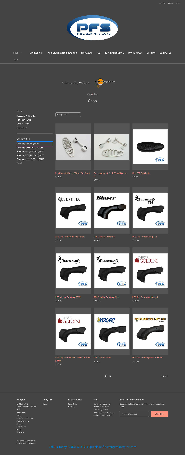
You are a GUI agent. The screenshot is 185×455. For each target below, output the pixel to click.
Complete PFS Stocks (26, 116)
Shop (15, 53)
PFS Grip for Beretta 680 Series (69, 237)
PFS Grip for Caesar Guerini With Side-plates (73, 359)
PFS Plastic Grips (24, 120)
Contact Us (165, 53)
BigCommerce (30, 441)
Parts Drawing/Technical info (62, 53)
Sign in (170, 3)
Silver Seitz (72, 404)
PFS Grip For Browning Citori (107, 297)
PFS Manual (86, 53)
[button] (139, 83)
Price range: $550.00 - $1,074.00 (30, 147)
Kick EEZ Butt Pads (141, 173)
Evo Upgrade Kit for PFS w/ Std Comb (72, 173)
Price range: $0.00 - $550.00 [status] (28, 143)
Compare (72, 147)
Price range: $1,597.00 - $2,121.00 (30, 155)
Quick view (73, 142)
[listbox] (72, 115)
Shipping (151, 53)
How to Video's (135, 53)
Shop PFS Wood (23, 123)
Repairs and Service (114, 53)
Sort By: (60, 114)
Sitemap (20, 432)
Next (164, 376)
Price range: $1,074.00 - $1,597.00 (30, 151)
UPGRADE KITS (36, 53)
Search (161, 3)
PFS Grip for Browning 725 (144, 237)
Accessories (22, 127)
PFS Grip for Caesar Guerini (145, 297)
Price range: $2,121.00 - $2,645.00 (30, 159)
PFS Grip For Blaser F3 (104, 237)
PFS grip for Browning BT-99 (68, 297)
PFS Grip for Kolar (102, 357)
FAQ (98, 53)
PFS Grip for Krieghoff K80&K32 (147, 357)
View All (71, 406)
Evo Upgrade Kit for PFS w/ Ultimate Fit (110, 175)
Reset (19, 163)
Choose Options (150, 152)
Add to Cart (73, 152)
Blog (15, 59)
